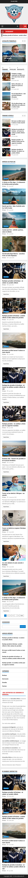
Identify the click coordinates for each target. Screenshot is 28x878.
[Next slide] (25, 41)
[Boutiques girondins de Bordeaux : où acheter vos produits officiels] (14, 782)
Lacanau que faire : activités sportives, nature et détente (12, 231)
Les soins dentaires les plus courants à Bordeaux (14, 553)
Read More (6, 294)
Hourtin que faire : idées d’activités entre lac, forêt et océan (13, 207)
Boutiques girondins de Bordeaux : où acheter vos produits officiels (6, 132)
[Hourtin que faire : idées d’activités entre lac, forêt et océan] (14, 196)
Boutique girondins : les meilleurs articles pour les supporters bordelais (6, 123)
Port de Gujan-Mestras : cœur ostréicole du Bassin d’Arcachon (6, 96)
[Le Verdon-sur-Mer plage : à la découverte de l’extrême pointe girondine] (14, 173)
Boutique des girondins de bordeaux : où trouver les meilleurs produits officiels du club (14, 375)
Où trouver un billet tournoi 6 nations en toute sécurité (6, 152)
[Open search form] (17, 26)
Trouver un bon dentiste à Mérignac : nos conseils (14, 483)
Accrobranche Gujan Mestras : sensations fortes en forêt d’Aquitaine (13, 254)
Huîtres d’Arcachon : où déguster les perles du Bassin (6, 86)
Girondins (6, 277)
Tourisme (6, 178)
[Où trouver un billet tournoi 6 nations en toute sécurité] (14, 831)
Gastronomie (5, 679)
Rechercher (6, 622)
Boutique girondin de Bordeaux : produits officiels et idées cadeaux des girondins (6, 142)
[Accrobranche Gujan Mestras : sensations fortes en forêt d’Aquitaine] (14, 244)
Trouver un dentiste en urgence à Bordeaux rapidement (13, 57)
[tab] (6, 69)
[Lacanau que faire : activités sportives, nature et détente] (14, 220)
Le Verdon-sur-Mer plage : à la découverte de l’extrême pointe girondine (13, 183)
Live (25, 26)
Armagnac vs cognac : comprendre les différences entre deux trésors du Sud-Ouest (6, 77)
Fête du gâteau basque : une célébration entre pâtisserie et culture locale (6, 106)
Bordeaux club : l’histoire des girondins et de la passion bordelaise (14, 448)
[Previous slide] (23, 41)
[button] (2, 26)
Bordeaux (6, 53)
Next (22, 615)
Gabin (5, 60)
